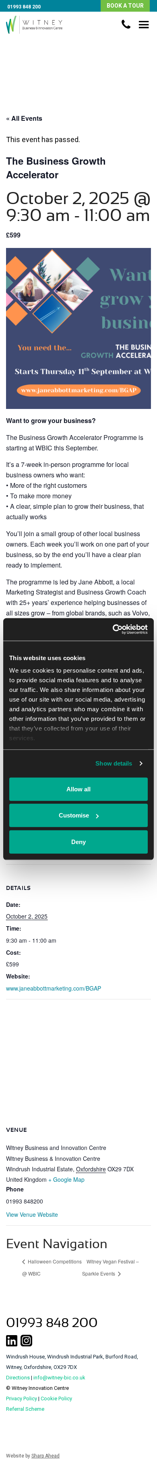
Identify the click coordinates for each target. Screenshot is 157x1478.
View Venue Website (32, 1214)
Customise (74, 815)
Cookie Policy (56, 1398)
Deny (78, 841)
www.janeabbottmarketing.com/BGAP (53, 988)
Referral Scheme (25, 1409)
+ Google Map (66, 1179)
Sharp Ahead (45, 1456)
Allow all (78, 788)
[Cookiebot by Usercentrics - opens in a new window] (113, 629)
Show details (113, 763)
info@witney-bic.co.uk (59, 1378)
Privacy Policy (21, 1398)
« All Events (24, 118)
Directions (18, 1378)
